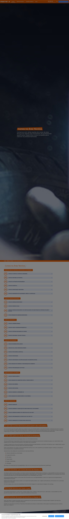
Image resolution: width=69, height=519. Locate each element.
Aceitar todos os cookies (59, 516)
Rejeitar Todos (51, 516)
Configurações (44, 516)
